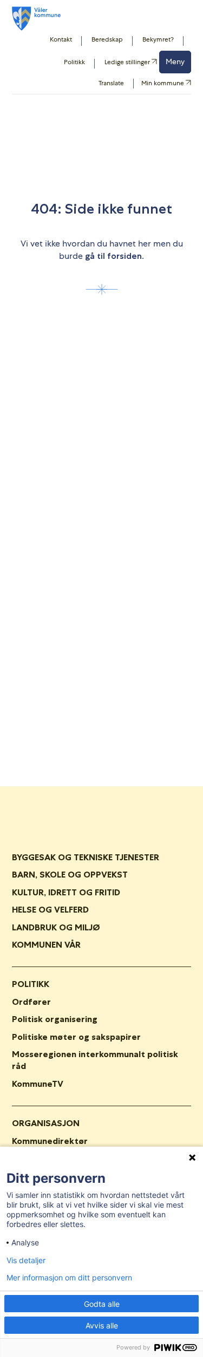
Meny (175, 61)
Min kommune (163, 83)
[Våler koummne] (36, 18)
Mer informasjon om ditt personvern (69, 1277)
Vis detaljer (25, 1260)
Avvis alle (102, 1325)
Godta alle (102, 1303)
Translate (111, 83)
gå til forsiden (113, 256)
